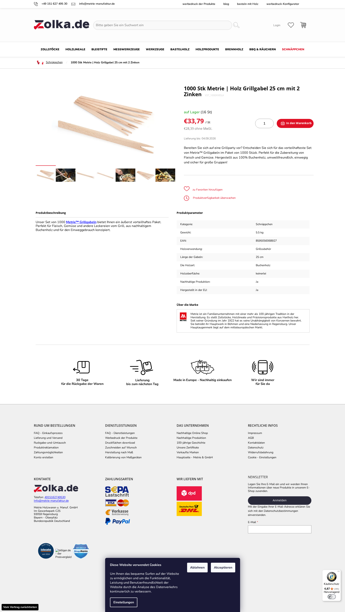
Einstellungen (123, 602)
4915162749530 (55, 497)
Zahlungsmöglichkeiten (48, 452)
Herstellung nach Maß (119, 452)
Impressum (255, 433)
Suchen (236, 25)
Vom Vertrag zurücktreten (20, 607)
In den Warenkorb (299, 123)
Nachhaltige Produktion (191, 438)
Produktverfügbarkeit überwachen (214, 198)
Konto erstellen (43, 457)
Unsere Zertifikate (188, 447)
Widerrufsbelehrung (260, 452)
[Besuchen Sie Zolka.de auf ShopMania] (81, 551)
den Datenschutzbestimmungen (278, 511)
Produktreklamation (46, 447)
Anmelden (280, 500)
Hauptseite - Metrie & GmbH (195, 457)
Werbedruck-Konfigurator (282, 4)
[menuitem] (50, 49)
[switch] (332, 596)
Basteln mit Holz (247, 4)
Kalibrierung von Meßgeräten (123, 457)
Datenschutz (255, 447)
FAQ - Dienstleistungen (120, 433)
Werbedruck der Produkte (198, 4)
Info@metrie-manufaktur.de (51, 501)
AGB (251, 438)
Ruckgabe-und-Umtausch (50, 443)
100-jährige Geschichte (191, 443)
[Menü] (338, 572)
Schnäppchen (264, 224)
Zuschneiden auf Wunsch (121, 447)
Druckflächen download (120, 443)
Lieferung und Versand (48, 438)
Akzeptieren (223, 567)
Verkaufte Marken (188, 452)
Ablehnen (197, 567)
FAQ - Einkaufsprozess (48, 433)
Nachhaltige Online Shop (192, 433)
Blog (226, 4)
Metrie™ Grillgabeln (81, 222)
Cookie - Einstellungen (262, 457)
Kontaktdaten (256, 443)
